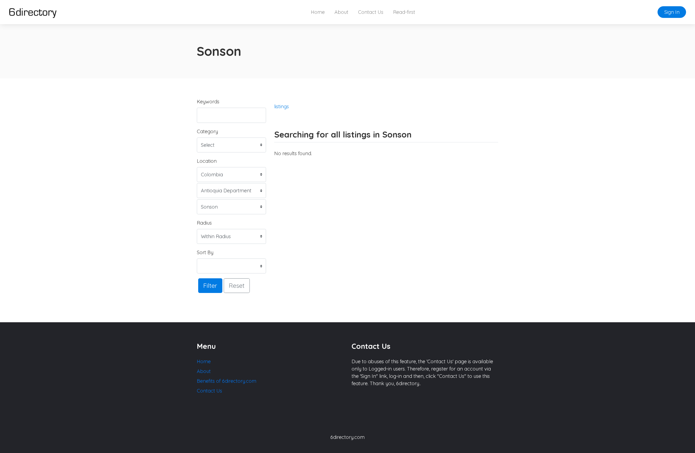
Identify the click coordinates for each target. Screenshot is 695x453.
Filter (210, 285)
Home (318, 12)
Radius (204, 223)
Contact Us (370, 12)
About (341, 12)
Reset (237, 285)
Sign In (672, 12)
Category (207, 131)
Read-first (404, 12)
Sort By (205, 252)
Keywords (208, 101)
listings (281, 106)
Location (207, 161)
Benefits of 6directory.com (226, 381)
